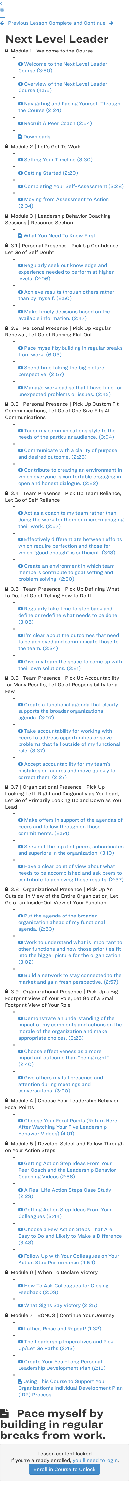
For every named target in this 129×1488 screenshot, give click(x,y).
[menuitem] (2, 10)
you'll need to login (95, 1460)
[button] (1, 3)
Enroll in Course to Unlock (64, 1469)
